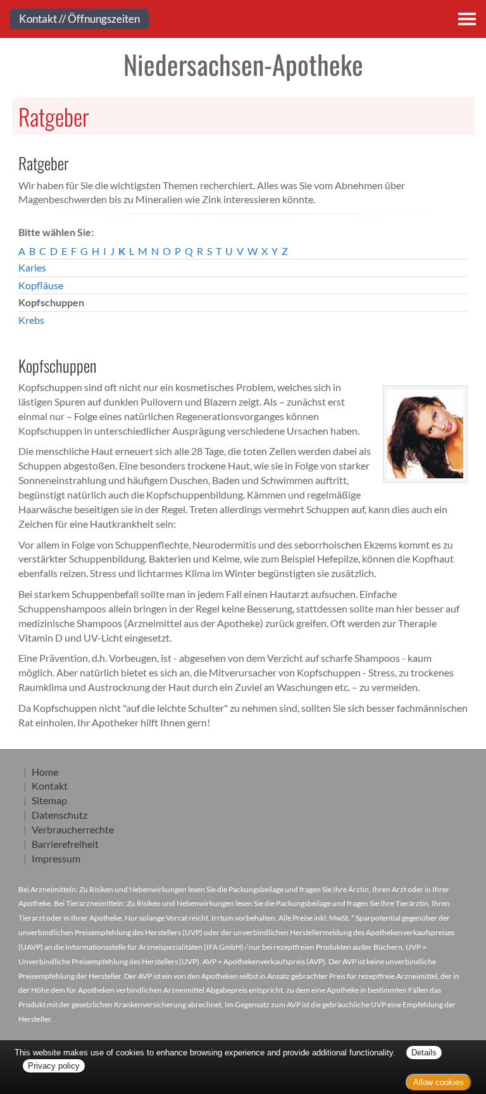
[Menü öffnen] (467, 19)
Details (424, 1052)
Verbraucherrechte (73, 829)
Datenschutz (59, 815)
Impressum (56, 858)
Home (45, 772)
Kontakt (50, 786)
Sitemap (49, 800)
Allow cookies (438, 1082)
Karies (32, 267)
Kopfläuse (40, 285)
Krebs (31, 320)
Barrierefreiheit (65, 844)
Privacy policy (54, 1066)
